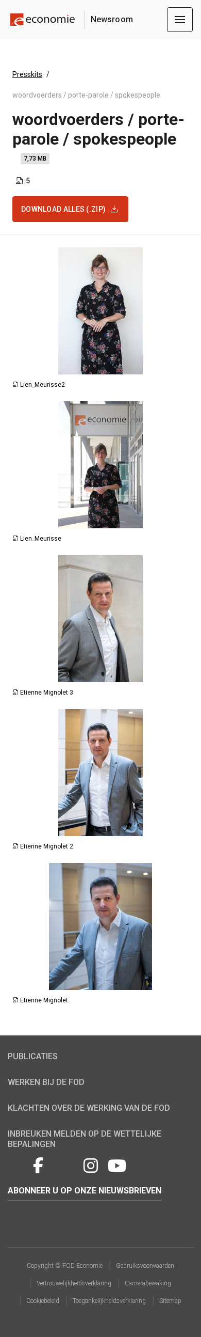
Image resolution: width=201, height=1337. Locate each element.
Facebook (38, 1164)
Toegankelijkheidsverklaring (109, 1300)
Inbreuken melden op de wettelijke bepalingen (84, 1139)
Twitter (17, 1164)
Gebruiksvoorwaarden (145, 1265)
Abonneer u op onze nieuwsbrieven (84, 1191)
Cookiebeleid (42, 1300)
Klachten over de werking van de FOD (89, 1108)
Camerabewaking (148, 1283)
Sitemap (170, 1300)
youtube (117, 1164)
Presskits (27, 74)
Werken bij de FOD (46, 1082)
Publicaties (33, 1056)
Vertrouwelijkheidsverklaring (74, 1283)
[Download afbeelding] (181, 365)
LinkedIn (64, 1164)
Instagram (90, 1164)
